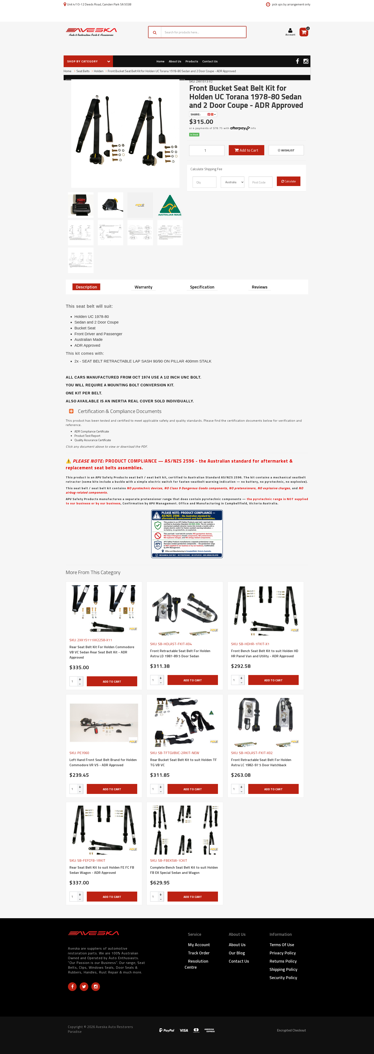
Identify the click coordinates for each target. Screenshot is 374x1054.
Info (253, 128)
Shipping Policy (283, 969)
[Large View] (81, 205)
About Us (175, 61)
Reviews (260, 286)
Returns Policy (283, 961)
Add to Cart (248, 150)
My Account (199, 944)
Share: (195, 114)
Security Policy (283, 977)
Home (160, 61)
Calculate (290, 181)
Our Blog (237, 952)
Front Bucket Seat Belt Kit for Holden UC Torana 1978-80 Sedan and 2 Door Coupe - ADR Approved (172, 71)
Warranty (143, 286)
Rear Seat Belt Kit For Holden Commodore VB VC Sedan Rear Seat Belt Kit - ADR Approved (101, 652)
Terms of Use (281, 944)
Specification (202, 286)
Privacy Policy (282, 952)
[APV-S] (133, 628)
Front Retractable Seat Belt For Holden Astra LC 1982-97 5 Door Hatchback (261, 762)
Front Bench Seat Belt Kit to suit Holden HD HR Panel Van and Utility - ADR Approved (264, 653)
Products (191, 61)
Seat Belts (83, 71)
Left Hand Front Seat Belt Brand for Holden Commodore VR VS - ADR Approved (103, 762)
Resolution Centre (196, 964)
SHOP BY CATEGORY (83, 61)
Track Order (199, 952)
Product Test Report (87, 435)
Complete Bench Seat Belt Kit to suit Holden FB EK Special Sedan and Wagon (184, 870)
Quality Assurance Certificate (92, 440)
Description (86, 286)
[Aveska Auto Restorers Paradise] (91, 32)
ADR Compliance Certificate (91, 431)
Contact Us (210, 61)
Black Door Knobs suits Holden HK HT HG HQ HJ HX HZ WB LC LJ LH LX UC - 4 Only (36, 1036)
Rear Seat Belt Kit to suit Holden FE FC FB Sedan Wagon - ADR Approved (101, 870)
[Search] (154, 32)
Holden (98, 71)
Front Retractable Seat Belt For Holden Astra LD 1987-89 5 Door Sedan (180, 653)
